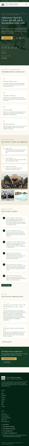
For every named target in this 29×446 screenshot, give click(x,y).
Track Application (20, 38)
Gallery (2, 401)
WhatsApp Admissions (9, 358)
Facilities (3, 399)
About (2, 393)
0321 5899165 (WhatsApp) (9, 426)
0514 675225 (25, 1)
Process (3, 397)
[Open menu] (26, 4)
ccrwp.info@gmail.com (8, 430)
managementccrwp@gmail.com (10, 433)
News (2, 402)
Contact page (7, 362)
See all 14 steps (6, 285)
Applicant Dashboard (6, 417)
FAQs (2, 404)
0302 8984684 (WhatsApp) (9, 428)
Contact (3, 406)
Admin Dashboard (5, 421)
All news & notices (6, 341)
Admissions (3, 395)
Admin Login (4, 419)
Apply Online (7, 38)
